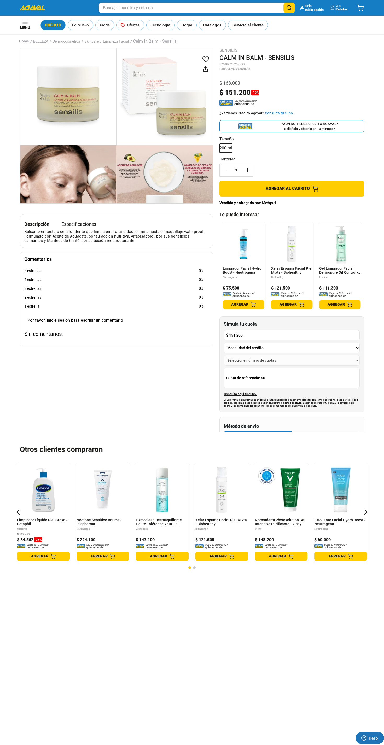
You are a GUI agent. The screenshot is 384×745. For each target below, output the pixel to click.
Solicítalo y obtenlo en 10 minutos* (309, 129)
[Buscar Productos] (289, 8)
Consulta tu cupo (279, 113)
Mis (341, 7)
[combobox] (197, 8)
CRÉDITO (53, 25)
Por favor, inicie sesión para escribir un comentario (75, 320)
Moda (105, 25)
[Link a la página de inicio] (24, 41)
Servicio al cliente (248, 25)
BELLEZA (40, 41)
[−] (225, 170)
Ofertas (133, 25)
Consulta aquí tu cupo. (240, 394)
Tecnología (160, 25)
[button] (312, 8)
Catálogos (212, 25)
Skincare (91, 41)
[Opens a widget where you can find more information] (369, 738)
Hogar (186, 25)
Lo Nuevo (80, 25)
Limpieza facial (116, 41)
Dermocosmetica (66, 41)
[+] (247, 170)
